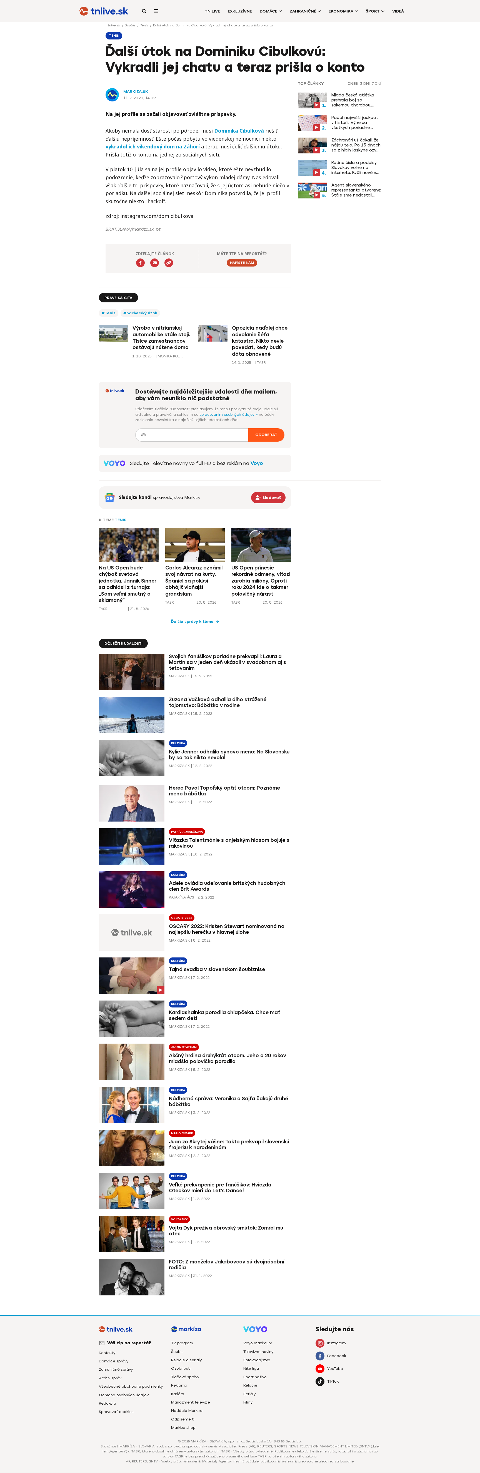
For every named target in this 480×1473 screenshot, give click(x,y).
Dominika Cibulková (239, 130)
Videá (398, 11)
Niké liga (251, 1368)
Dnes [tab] (353, 83)
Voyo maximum (257, 1343)
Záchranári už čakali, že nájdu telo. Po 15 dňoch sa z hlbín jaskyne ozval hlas (356, 145)
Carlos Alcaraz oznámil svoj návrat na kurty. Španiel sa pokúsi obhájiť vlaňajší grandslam (193, 581)
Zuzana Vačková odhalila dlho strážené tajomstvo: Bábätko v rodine (217, 702)
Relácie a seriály (186, 1360)
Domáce (268, 11)
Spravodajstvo (256, 1360)
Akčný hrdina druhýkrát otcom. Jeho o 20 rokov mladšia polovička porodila (227, 1058)
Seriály (249, 1394)
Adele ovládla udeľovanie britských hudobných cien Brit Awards (227, 886)
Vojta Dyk (179, 1219)
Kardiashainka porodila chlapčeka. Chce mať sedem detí (224, 1015)
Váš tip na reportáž (129, 1343)
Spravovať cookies (116, 1411)
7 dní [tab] (376, 83)
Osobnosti (181, 1368)
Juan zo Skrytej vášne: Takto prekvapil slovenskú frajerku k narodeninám (229, 1144)
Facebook (336, 1355)
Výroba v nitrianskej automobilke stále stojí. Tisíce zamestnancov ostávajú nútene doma (161, 337)
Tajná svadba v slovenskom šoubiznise (217, 969)
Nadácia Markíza (186, 1410)
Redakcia (107, 1403)
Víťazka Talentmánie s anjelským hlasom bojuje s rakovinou (229, 843)
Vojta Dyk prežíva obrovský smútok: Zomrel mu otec (226, 1230)
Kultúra (178, 743)
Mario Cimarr (182, 1133)
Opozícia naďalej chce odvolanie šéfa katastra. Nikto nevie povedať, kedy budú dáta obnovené (260, 341)
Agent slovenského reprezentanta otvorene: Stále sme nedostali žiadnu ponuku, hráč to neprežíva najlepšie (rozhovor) (356, 190)
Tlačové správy (185, 1377)
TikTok (333, 1381)
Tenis (144, 25)
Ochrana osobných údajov (124, 1395)
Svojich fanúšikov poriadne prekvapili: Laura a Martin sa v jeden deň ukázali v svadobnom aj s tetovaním (227, 662)
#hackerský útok (140, 313)
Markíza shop (183, 1427)
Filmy (247, 1402)
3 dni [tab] (365, 83)
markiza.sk (135, 91)
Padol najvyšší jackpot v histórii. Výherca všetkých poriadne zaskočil (354, 122)
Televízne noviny (258, 1351)
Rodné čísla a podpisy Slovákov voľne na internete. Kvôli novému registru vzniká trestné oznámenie (354, 167)
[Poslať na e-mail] (155, 262)
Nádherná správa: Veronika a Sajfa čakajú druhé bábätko (228, 1101)
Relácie (250, 1385)
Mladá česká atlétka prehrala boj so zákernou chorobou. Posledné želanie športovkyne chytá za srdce (353, 100)
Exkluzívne (240, 11)
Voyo (257, 463)
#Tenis (109, 313)
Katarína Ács (181, 897)
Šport (373, 11)
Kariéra (177, 1394)
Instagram (336, 1343)
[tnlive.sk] (103, 11)
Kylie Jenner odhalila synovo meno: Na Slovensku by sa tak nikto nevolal (229, 754)
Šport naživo (255, 1377)
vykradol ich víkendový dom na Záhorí (153, 146)
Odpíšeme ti (182, 1419)
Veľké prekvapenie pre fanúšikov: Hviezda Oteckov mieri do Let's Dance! (220, 1187)
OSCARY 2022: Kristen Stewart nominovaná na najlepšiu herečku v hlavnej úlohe (226, 929)
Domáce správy (113, 1361)
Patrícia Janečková (187, 831)
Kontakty (107, 1352)
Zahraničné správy (116, 1369)
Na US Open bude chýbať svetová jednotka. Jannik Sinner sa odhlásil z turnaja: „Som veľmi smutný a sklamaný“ (127, 584)
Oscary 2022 (181, 918)
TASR (103, 609)
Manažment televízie (190, 1402)
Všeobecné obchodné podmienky (131, 1386)
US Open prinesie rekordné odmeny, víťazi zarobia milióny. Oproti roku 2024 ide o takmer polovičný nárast (260, 581)
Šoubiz (130, 25)
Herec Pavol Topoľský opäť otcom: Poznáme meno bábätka (224, 791)
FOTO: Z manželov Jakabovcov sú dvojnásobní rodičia (226, 1264)
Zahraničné (303, 11)
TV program (182, 1343)
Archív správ (110, 1378)
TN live (212, 11)
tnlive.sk (114, 25)
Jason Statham (184, 1047)
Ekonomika (341, 11)
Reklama (179, 1385)
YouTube (335, 1368)
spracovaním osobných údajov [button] (227, 414)
